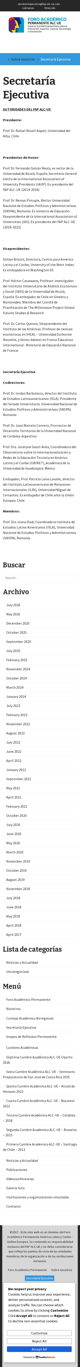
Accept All (39, 1349)
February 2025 (16, 660)
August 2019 (15, 879)
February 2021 (16, 806)
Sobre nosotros (23, 59)
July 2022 (13, 742)
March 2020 (14, 852)
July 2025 (13, 650)
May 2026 (13, 614)
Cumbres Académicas (22, 1047)
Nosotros (13, 1008)
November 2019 (18, 861)
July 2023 (13, 705)
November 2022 (18, 724)
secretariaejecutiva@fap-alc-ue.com (39, 4)
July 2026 (13, 605)
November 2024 (18, 669)
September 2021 (18, 779)
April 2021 (13, 797)
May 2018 (13, 916)
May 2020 (13, 843)
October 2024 (16, 678)
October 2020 (16, 815)
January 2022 (16, 769)
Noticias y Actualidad (22, 962)
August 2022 (15, 733)
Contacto (13, 1206)
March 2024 (14, 687)
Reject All (39, 1341)
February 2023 (16, 715)
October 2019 (16, 870)
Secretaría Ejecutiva (21, 1027)
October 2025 (16, 632)
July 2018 (13, 898)
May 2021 (13, 788)
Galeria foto (15, 1188)
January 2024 (16, 696)
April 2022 (13, 760)
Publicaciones (16, 1169)
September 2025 (18, 641)
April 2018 (13, 925)
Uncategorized (17, 971)
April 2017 (13, 934)
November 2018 (18, 888)
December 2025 (18, 623)
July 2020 (13, 824)
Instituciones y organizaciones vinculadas (37, 1197)
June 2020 (13, 834)
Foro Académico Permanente (28, 999)
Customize (39, 1333)
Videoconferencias (20, 1179)
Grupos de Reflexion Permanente (31, 1036)
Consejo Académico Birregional (30, 1018)
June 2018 (13, 907)
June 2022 (13, 751)
